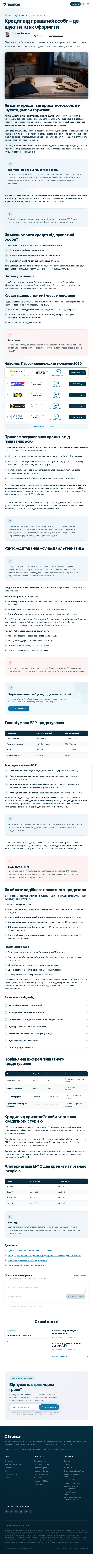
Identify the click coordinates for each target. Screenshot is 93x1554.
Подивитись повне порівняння (47, 427)
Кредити (8, 1461)
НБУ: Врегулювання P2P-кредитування (27, 1260)
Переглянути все (60, 1356)
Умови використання (81, 1548)
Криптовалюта (11, 1474)
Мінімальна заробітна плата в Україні (26, 1265)
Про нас (67, 1461)
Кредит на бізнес (41, 1471)
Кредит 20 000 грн (41, 1481)
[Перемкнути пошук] (83, 4)
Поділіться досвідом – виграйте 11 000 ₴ (72, 1498)
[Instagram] (16, 1512)
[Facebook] (7, 1512)
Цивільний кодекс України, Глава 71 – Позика (30, 1250)
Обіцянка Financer (56, 36)
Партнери (68, 1468)
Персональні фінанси (13, 1464)
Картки (8, 1471)
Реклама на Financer (72, 1480)
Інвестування (10, 1468)
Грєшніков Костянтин (21, 33)
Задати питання (74, 1296)
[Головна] (11, 4)
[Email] (30, 1512)
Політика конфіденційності (74, 1471)
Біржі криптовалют (42, 1464)
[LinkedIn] (21, 1512)
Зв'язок (67, 1464)
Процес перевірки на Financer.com (72, 1475)
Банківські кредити (42, 1461)
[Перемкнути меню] (88, 4)
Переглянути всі (80, 1275)
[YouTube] (26, 1512)
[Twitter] (11, 1512)
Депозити (38, 1478)
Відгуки (8, 1478)
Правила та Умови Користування (71, 1487)
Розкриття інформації (72, 1483)
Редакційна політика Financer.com (72, 1493)
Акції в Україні (39, 1484)
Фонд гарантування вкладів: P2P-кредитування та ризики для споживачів (44, 1255)
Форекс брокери (41, 1474)
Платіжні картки (40, 1468)
